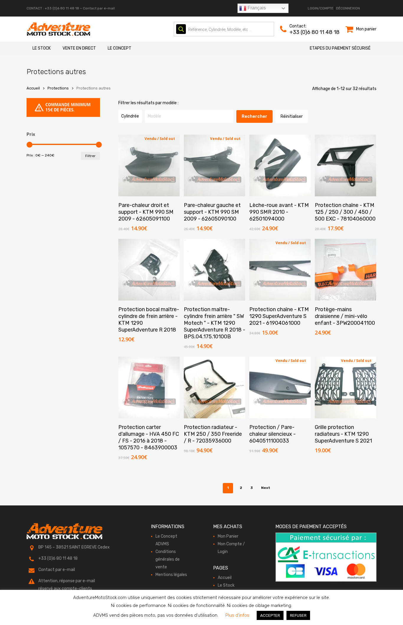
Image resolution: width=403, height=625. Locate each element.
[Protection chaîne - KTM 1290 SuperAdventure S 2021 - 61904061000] (280, 270)
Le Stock (41, 48)
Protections (58, 88)
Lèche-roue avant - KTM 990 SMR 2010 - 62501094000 (279, 212)
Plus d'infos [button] (237, 615)
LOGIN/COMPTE (320, 8)
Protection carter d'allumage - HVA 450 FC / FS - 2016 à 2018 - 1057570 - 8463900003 (148, 437)
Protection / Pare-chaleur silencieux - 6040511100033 (272, 434)
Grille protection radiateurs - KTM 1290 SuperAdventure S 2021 (343, 434)
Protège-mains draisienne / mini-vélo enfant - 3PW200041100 (345, 316)
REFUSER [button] (298, 615)
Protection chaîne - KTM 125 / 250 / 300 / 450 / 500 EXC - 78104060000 (345, 212)
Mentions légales (171, 574)
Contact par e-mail (99, 8)
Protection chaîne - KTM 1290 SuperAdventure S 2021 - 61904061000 (279, 316)
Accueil (33, 88)
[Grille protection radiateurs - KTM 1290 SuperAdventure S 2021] (345, 387)
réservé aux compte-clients (65, 588)
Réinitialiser (292, 116)
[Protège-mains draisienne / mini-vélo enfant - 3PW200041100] (345, 270)
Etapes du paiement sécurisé (340, 48)
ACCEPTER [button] (270, 615)
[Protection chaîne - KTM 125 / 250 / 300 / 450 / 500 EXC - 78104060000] (345, 165)
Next (265, 488)
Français (256, 7)
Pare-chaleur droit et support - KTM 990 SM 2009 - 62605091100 (145, 212)
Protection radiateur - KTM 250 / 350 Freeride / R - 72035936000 (213, 434)
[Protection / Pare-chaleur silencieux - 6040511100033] (280, 387)
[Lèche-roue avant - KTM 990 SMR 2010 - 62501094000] (280, 165)
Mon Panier (228, 536)
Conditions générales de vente (167, 559)
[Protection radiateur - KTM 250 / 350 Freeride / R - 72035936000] (214, 387)
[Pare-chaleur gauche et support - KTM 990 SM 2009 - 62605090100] (214, 165)
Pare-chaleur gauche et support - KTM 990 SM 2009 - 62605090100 (212, 212)
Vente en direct (79, 48)
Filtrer (90, 156)
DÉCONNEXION (348, 8)
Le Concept (119, 48)
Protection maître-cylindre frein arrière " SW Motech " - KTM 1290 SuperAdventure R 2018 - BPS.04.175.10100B (214, 323)
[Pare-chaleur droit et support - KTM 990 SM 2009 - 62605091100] (149, 165)
